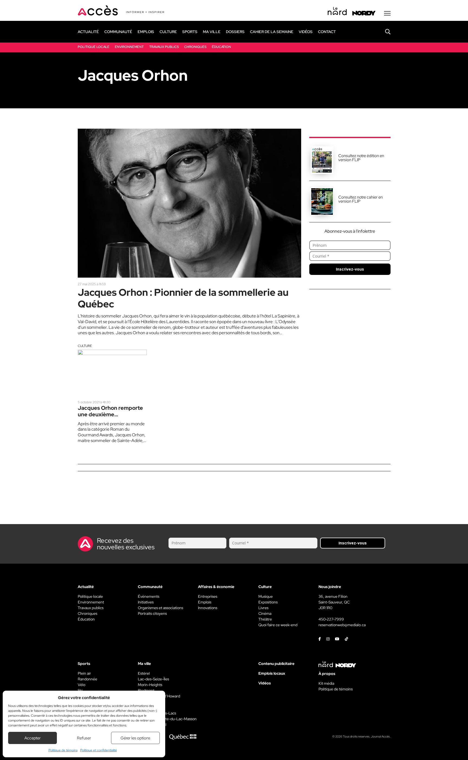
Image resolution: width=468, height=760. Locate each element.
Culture (85, 346)
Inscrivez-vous (350, 269)
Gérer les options (135, 738)
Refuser (84, 738)
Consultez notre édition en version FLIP (361, 158)
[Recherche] (384, 31)
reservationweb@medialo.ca (342, 624)
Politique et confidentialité (98, 750)
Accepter (32, 738)
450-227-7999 (331, 619)
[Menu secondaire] (387, 13)
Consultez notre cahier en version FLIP (360, 199)
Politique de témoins (62, 750)
